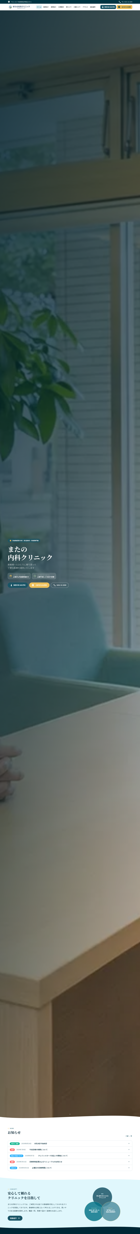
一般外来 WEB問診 (39, 585)
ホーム (39, 7)
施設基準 (92, 7)
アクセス (85, 7)
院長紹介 (15, 1218)
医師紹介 (46, 7)
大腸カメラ (77, 7)
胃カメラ (68, 7)
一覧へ (128, 1136)
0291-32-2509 (59, 585)
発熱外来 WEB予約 (18, 585)
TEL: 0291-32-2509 (125, 2)
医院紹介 (53, 7)
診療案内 (61, 7)
